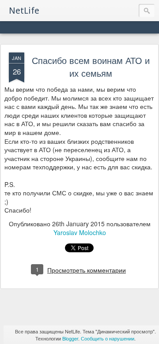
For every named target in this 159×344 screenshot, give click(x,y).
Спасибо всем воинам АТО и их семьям (91, 66)
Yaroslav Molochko (79, 232)
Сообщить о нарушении (107, 338)
